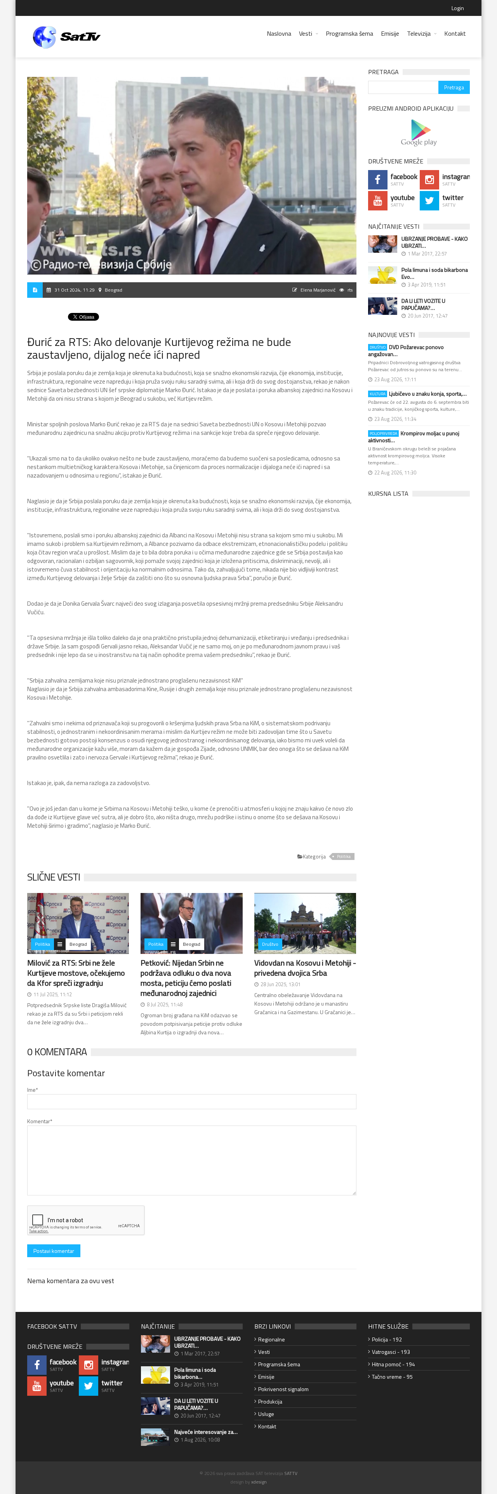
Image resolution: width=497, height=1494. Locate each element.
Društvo (270, 944)
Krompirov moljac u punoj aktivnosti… (413, 437)
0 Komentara (57, 1051)
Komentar (39, 1121)
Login (458, 8)
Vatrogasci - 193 (391, 1352)
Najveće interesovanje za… (206, 1431)
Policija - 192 (387, 1339)
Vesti (305, 33)
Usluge (266, 1414)
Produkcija (270, 1401)
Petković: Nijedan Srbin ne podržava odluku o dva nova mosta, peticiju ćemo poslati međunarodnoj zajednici (186, 978)
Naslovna (279, 33)
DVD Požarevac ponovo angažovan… (406, 351)
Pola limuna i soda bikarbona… (195, 1373)
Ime (32, 1090)
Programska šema (349, 33)
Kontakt (455, 33)
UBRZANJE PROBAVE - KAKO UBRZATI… (434, 242)
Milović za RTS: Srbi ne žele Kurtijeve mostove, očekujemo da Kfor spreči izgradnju (76, 973)
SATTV (290, 1473)
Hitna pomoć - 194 (393, 1364)
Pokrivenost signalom (283, 1389)
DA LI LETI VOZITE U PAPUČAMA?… (423, 304)
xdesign (259, 1481)
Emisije (390, 33)
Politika (344, 856)
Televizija (419, 33)
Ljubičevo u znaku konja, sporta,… (418, 393)
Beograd (78, 944)
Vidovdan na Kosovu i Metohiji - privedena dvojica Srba (305, 968)
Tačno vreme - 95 (392, 1376)
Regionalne (271, 1339)
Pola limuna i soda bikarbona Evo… (434, 273)
